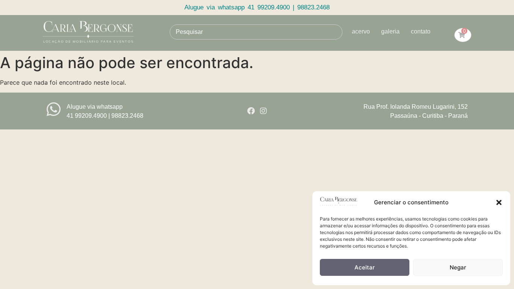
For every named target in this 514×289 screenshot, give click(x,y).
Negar (458, 267)
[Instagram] (263, 111)
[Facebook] (251, 111)
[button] (499, 202)
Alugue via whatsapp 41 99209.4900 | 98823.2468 (257, 7)
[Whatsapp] (54, 109)
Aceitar (364, 267)
